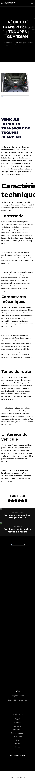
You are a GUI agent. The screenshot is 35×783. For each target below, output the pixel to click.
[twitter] (12, 501)
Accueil (17, 719)
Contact (18, 747)
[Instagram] (17, 761)
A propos (17, 722)
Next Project (17, 526)
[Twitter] (14, 761)
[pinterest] (19, 501)
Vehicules (17, 726)
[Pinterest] (20, 761)
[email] (26, 501)
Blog (17, 740)
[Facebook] (10, 761)
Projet (17, 743)
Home (5, 42)
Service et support (17, 733)
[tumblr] (22, 501)
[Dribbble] (24, 761)
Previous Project (17, 512)
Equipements (17, 729)
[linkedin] (16, 501)
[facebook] (9, 501)
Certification (17, 736)
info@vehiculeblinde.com (17, 700)
